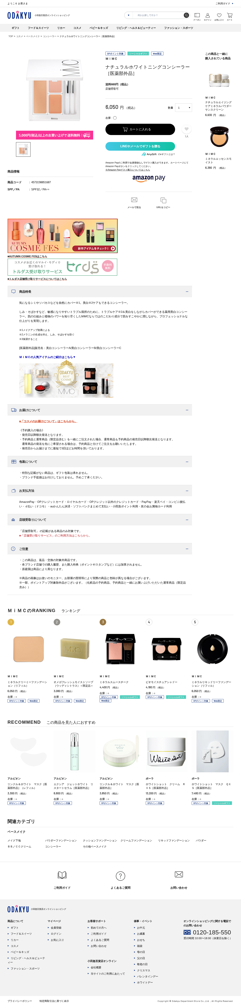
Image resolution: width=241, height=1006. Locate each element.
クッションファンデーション (100, 840)
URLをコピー (163, 207)
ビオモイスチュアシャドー (161, 682)
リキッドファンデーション (174, 840)
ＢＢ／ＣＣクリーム (19, 846)
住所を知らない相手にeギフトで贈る (140, 146)
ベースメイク (33, 36)
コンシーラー (49, 36)
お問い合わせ (99, 945)
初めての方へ (99, 927)
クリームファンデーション (136, 840)
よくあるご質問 (100, 939)
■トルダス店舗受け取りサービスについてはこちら (37, 278)
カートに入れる (140, 129)
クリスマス (143, 970)
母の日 (141, 951)
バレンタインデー (147, 976)
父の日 (141, 958)
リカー (61, 27)
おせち (141, 939)
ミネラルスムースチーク (114, 682)
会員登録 (56, 927)
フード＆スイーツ (38, 27)
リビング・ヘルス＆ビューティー (136, 27)
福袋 (139, 945)
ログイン (56, 933)
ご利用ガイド (223, 3)
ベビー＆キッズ (99, 27)
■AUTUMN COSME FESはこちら (27, 256)
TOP (10, 36)
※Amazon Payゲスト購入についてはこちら (127, 170)
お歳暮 (141, 933)
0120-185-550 (212, 932)
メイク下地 (14, 840)
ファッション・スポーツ (178, 27)
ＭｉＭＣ (111, 58)
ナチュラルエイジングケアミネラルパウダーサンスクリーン (218, 106)
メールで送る (134, 207)
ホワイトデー (145, 982)
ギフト (16, 27)
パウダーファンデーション (61, 840)
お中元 (141, 927)
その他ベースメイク (95, 846)
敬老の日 (142, 964)
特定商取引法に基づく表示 (54, 1001)
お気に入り (57, 939)
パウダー (201, 840)
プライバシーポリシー (20, 1001)
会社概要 (96, 967)
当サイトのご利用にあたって (108, 973)
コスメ (77, 27)
